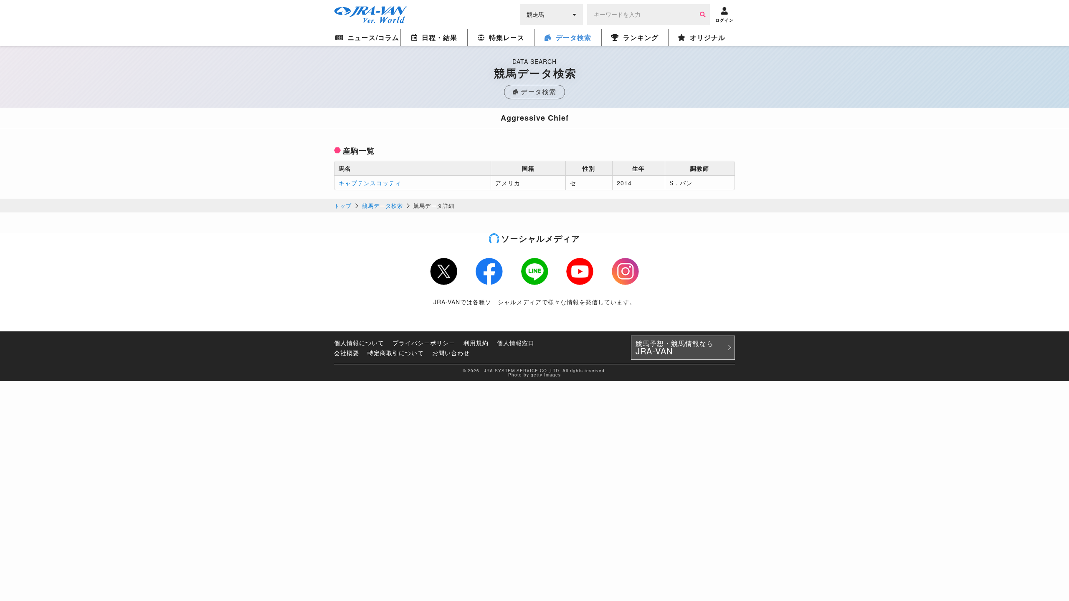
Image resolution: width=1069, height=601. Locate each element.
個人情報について (359, 342)
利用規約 (476, 342)
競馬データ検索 (382, 205)
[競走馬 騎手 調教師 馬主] (551, 14)
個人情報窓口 (515, 342)
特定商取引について (395, 352)
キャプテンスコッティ (370, 183)
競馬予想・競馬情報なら (675, 347)
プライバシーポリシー (424, 342)
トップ (343, 205)
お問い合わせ (451, 352)
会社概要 (346, 352)
